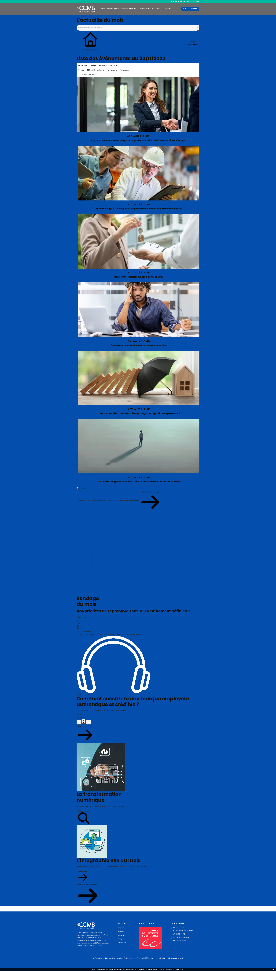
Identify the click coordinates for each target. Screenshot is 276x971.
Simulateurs (156, 9)
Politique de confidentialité (135, 958)
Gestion (117, 9)
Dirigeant (132, 9)
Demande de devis (190, 9)
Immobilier (141, 9)
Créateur (124, 9)
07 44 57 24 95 (178, 1)
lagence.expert (177, 958)
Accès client (194, 1)
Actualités (167, 9)
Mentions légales (115, 958)
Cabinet (102, 9)
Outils (148, 9)
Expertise (110, 9)
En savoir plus (178, 969)
